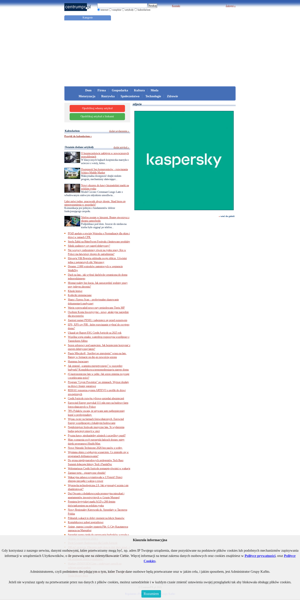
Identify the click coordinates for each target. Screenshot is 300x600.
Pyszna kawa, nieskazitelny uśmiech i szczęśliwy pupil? (97, 435)
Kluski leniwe (75, 291)
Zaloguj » (231, 5)
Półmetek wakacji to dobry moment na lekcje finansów (96, 518)
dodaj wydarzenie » (119, 131)
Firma (102, 90)
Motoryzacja (87, 96)
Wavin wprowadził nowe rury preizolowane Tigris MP (96, 307)
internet (104, 9)
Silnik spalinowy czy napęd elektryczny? (89, 245)
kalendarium (144, 9)
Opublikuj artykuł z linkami (97, 116)
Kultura (139, 90)
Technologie (153, 96)
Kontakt (176, 5)
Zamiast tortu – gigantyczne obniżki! (87, 472)
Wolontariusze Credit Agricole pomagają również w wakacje (99, 468)
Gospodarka (120, 90)
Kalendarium (72, 130)
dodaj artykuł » (121, 147)
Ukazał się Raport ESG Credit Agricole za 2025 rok (94, 332)
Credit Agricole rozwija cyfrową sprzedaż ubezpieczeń (96, 398)
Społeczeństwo (130, 96)
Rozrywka (108, 96)
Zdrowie (172, 96)
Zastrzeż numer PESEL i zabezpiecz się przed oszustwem (97, 320)
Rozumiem (151, 594)
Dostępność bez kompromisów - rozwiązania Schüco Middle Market (104, 171)
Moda (154, 90)
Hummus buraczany (78, 361)
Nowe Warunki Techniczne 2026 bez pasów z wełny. (95, 447)
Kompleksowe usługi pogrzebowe (85, 522)
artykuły (129, 9)
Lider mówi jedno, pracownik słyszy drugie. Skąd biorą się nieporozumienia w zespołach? (95, 203)
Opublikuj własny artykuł (97, 108)
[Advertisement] (150, 53)
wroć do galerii (227, 216)
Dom (88, 90)
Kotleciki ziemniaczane (80, 295)
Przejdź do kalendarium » (78, 136)
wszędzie (116, 9)
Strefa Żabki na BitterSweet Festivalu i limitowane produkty (99, 241)
